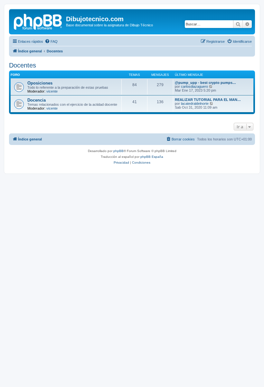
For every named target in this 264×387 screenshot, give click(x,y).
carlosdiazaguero (194, 86)
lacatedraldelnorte (195, 103)
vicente (52, 91)
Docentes (22, 65)
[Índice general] (38, 21)
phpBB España (151, 156)
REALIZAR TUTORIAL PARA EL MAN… (208, 100)
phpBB (118, 151)
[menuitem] (51, 41)
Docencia (36, 100)
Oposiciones (39, 83)
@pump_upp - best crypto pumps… (205, 83)
